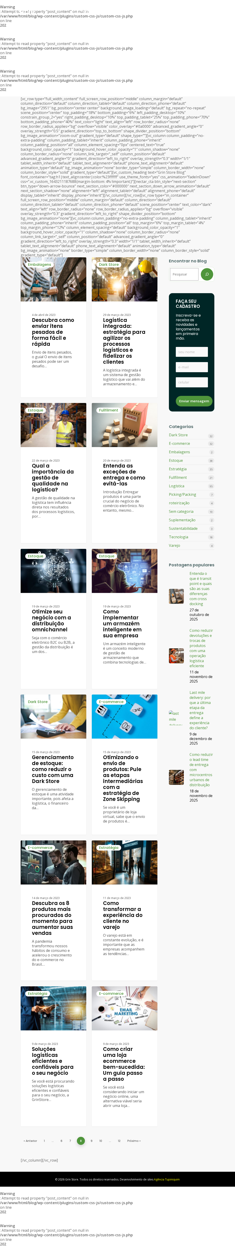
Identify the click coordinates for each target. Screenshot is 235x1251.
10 (100, 1141)
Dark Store (109, 264)
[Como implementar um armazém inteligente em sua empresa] (124, 619)
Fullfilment (108, 410)
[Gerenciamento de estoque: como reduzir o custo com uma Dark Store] (53, 765)
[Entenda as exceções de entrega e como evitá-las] (124, 473)
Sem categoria (181, 511)
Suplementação (182, 519)
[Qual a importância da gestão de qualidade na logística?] (53, 473)
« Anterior (30, 1141)
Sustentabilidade (183, 528)
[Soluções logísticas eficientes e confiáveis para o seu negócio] (53, 1056)
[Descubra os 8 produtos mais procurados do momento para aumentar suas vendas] (53, 910)
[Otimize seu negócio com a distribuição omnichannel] (53, 619)
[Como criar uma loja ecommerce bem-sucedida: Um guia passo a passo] (124, 1056)
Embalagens (39, 264)
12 (119, 1141)
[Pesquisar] (207, 274)
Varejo (174, 545)
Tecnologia (178, 536)
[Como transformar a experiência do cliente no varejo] (124, 910)
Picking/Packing (182, 494)
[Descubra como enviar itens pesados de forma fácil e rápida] (53, 327)
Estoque (35, 410)
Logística (176, 485)
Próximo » (134, 1141)
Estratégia (108, 847)
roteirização (179, 502)
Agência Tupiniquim (167, 1179)
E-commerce (111, 701)
